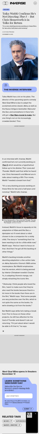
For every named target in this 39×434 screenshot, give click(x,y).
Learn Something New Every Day (15, 381)
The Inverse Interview (18, 89)
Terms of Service (17, 402)
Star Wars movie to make (21, 115)
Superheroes (21, 421)
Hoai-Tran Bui (10, 32)
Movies (7, 421)
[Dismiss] (35, 413)
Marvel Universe (11, 425)
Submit (27, 409)
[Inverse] (18, 3)
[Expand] (28, 413)
